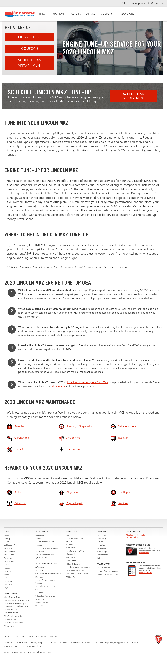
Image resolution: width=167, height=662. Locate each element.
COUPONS (107, 14)
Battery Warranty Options (107, 571)
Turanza (7, 568)
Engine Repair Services (44, 542)
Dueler (7, 575)
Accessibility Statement (80, 643)
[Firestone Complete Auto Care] (20, 14)
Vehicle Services (41, 603)
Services (38, 545)
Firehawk (8, 581)
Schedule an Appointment (136, 3)
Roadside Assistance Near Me (78, 567)
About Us (70, 535)
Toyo (6, 588)
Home (6, 636)
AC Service (39, 567)
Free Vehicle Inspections (45, 586)
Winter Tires (9, 626)
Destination (9, 548)
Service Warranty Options (107, 574)
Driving (100, 558)
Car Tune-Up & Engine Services (48, 574)
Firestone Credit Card (75, 551)
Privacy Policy (36, 643)
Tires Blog (101, 539)
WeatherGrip (9, 561)
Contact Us (157, 3)
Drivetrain (39, 577)
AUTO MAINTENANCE (83, 14)
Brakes (38, 539)
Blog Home (102, 535)
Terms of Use (21, 643)
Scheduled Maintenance (45, 596)
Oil (36, 590)
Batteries (39, 570)
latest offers (58, 386)
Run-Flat (7, 578)
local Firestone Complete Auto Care (87, 382)
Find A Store (29, 37)
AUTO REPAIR (58, 14)
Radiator (39, 593)
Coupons (29, 48)
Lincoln (15, 636)
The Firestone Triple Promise (78, 574)
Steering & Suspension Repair (47, 548)
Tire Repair (39, 552)
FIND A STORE (126, 14)
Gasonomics (71, 554)
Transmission (40, 599)
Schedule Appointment (75, 571)
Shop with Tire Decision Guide (16, 601)
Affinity (7, 539)
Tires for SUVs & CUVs (13, 623)
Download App (145, 573)
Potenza (7, 571)
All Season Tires (10, 545)
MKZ (23, 636)
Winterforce (9, 558)
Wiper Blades (40, 606)
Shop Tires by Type (12, 597)
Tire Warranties (10, 610)
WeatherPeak (9, 552)
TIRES (42, 14)
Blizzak (7, 542)
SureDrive (8, 584)
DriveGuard (9, 555)
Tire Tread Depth (11, 619)
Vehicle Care (71, 577)
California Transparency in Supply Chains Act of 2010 (116, 643)
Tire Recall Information (13, 616)
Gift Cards (70, 558)
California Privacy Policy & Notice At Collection (23, 646)
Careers (69, 544)
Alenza (7, 535)
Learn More (144, 553)
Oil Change (102, 552)
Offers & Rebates (73, 564)
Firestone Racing (11, 613)
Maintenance (102, 555)
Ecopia (7, 565)
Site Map (8, 643)
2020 (31, 636)
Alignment (39, 535)
